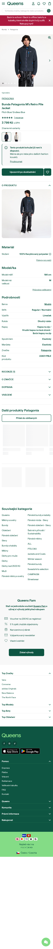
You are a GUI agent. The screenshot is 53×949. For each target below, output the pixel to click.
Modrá (47, 304)
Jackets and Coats (36, 554)
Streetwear (33, 579)
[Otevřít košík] (49, 3)
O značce (8, 379)
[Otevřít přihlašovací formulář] (33, 3)
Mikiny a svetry (9, 520)
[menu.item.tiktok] (14, 743)
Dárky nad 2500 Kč (11, 566)
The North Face (9, 697)
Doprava (7, 387)
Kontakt (5, 794)
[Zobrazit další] (49, 60)
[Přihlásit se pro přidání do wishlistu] (47, 172)
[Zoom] (49, 37)
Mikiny (5, 550)
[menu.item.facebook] (4, 743)
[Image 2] (5, 83)
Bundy (5, 525)
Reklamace (7, 781)
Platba (5, 772)
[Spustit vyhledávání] (48, 11)
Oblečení (6, 530)
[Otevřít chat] (46, 942)
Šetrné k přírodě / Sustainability (36, 532)
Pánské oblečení (10, 535)
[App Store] (10, 751)
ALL (30, 543)
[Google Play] (30, 751)
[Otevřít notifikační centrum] (38, 3)
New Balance (8, 693)
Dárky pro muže (9, 556)
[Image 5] (14, 83)
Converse (6, 684)
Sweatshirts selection (38, 569)
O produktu (9, 185)
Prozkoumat (16, 161)
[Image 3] (8, 83)
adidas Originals (9, 688)
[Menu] (3, 3)
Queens (6, 515)
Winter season (35, 559)
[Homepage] (26, 735)
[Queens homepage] (15, 3)
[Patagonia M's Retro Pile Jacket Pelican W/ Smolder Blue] (16, 137)
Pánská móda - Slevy (38, 520)
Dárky (5, 561)
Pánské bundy (35, 564)
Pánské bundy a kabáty (39, 515)
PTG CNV (32, 549)
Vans (4, 680)
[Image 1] (2, 83)
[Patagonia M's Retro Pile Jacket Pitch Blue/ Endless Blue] (6, 137)
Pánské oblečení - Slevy (39, 525)
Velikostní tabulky (10, 785)
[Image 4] (11, 83)
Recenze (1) (8, 371)
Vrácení (7, 395)
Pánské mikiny (35, 538)
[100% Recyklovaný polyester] (50, 254)
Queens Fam (39, 606)
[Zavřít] (49, 20)
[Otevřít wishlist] (44, 3)
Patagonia (8, 98)
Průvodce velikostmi (42, 290)
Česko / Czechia (29, 853)
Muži (4, 571)
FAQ (4, 790)
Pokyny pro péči (43, 260)
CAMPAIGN (33, 574)
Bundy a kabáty (9, 545)
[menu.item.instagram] (9, 743)
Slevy (4, 540)
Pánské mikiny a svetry (13, 576)
